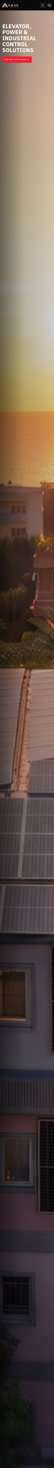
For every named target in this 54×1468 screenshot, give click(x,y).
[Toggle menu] (49, 5)
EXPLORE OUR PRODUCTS (17, 59)
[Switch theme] (42, 5)
